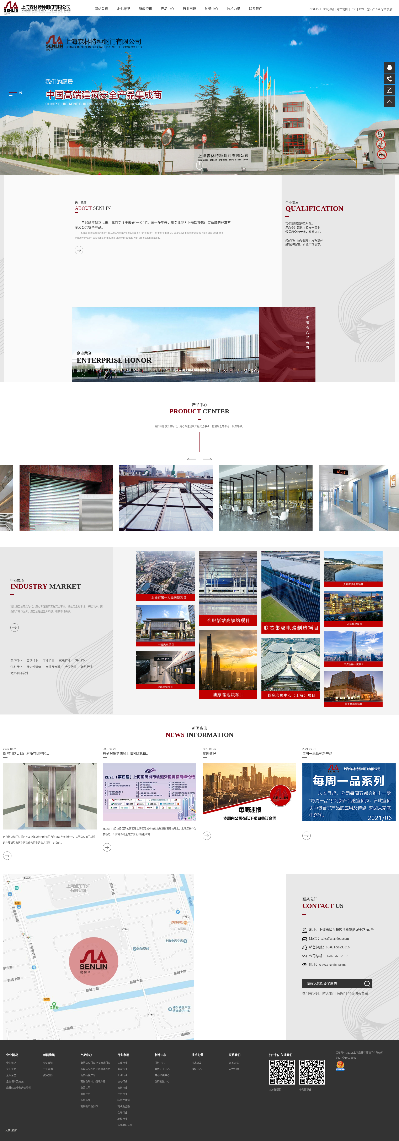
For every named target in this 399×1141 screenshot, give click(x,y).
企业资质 (11, 1069)
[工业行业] (290, 592)
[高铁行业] (228, 588)
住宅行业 (16, 666)
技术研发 (197, 1063)
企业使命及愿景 (15, 1081)
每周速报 (209, 753)
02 (20, 95)
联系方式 (234, 1063)
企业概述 (11, 1063)
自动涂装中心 (162, 1075)
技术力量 (233, 9)
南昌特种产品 (87, 1075)
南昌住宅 (85, 1094)
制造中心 (211, 9)
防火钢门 (329, 993)
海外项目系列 (19, 673)
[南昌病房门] (249, 498)
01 (21, 92)
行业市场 (189, 9)
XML (362, 9)
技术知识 (48, 1075)
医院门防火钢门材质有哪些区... (26, 753)
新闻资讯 (145, 9)
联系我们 (255, 9)
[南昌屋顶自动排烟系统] (50, 498)
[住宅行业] (165, 625)
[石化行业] (353, 608)
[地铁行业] (165, 669)
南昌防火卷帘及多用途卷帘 (95, 1069)
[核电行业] (353, 568)
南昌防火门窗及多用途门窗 (95, 1063)
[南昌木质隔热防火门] (349, 498)
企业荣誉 (11, 1075)
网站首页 (101, 9)
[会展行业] (290, 668)
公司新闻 (48, 1063)
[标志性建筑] (228, 664)
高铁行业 (32, 660)
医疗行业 (16, 660)
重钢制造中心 (162, 1081)
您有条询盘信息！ (381, 9)
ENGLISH (314, 9)
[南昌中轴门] (149, 498)
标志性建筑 (34, 666)
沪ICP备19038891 (346, 1057)
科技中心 (197, 1069)
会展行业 (70, 666)
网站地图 (342, 9)
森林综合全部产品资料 (18, 1087)
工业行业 (48, 660)
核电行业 (65, 660)
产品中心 (167, 9)
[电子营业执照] (340, 1065)
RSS (353, 9)
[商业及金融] (353, 648)
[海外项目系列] (353, 688)
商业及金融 (53, 666)
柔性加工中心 (162, 1069)
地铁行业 (87, 666)
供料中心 (160, 1063)
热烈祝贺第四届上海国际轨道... (126, 753)
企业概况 (123, 9)
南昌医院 (85, 1087)
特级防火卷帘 (358, 993)
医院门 (342, 993)
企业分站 (328, 9)
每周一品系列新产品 (317, 753)
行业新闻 (48, 1069)
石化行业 (81, 660)
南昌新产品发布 (89, 1106)
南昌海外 (85, 1100)
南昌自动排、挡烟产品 (92, 1081)
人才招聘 (234, 1069)
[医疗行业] (165, 575)
